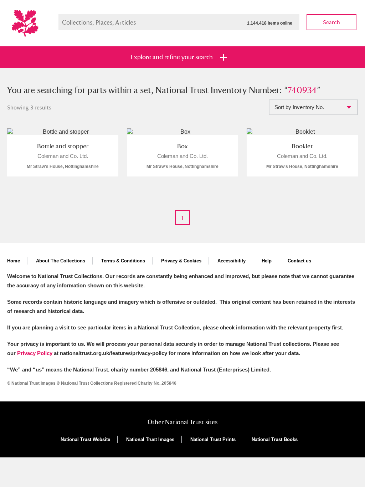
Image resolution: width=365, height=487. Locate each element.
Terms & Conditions (123, 260)
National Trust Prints (213, 439)
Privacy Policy (34, 353)
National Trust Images (150, 439)
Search (331, 22)
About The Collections (60, 260)
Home (13, 260)
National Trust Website (85, 439)
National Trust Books (275, 439)
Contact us (299, 260)
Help (267, 260)
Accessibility (231, 260)
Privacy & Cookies (181, 260)
